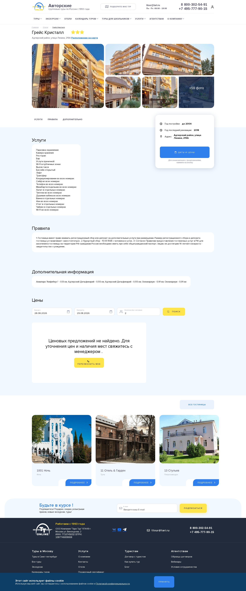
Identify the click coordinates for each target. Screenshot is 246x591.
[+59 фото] (196, 92)
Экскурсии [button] (52, 19)
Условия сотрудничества (184, 567)
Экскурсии (37, 567)
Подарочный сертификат (91, 572)
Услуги (38, 119)
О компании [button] (174, 19)
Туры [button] (37, 19)
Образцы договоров (181, 556)
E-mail (125, 507)
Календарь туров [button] (85, 19)
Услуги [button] (139, 19)
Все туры (36, 561)
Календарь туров (41, 572)
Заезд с (37, 310)
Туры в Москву (42, 551)
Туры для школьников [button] (115, 19)
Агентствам (156, 19)
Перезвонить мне (89, 364)
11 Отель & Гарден (113, 470)
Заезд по (80, 310)
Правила (53, 119)
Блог (127, 567)
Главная (35, 27)
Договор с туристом (135, 556)
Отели (68, 19)
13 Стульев (171, 470)
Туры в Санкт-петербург (44, 556)
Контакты (83, 561)
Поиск (176, 311)
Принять (164, 582)
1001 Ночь (43, 470)
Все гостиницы (197, 404)
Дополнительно (72, 119)
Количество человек (133, 310)
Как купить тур (132, 561)
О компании (84, 556)
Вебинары (176, 561)
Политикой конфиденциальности (113, 583)
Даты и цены (186, 152)
